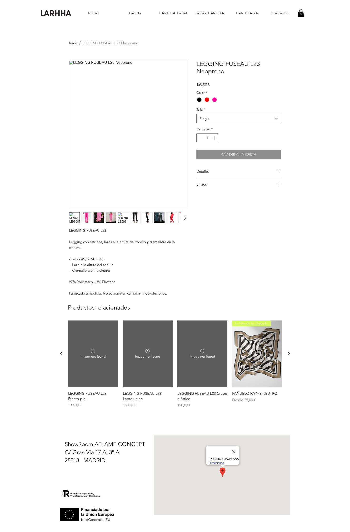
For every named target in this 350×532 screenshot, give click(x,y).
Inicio (73, 43)
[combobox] (238, 118)
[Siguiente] (289, 353)
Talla (200, 109)
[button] (301, 13)
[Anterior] (61, 353)
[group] (175, 364)
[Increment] (215, 138)
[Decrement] (200, 138)
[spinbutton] (207, 138)
